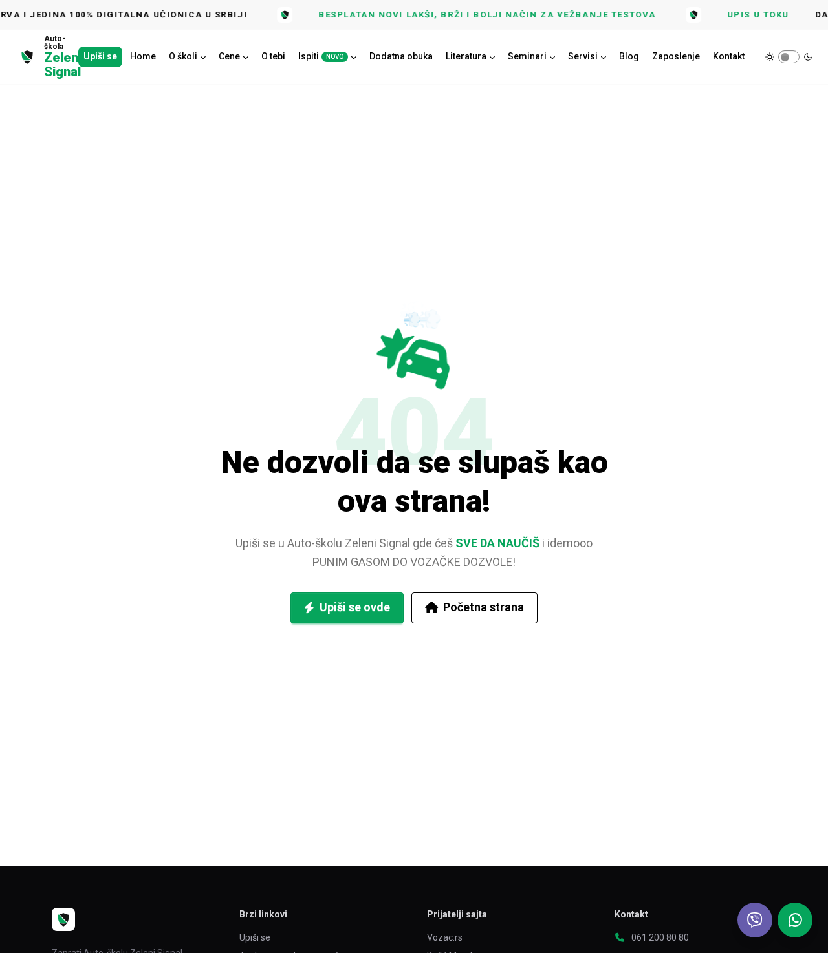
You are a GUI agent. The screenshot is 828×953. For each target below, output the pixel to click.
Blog (629, 56)
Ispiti (320, 56)
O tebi (273, 56)
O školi (183, 56)
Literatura (466, 56)
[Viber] (754, 920)
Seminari (527, 56)
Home (143, 56)
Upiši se (100, 56)
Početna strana (483, 607)
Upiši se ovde (355, 607)
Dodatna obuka (401, 56)
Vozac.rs (445, 937)
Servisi (583, 56)
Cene (229, 56)
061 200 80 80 (660, 937)
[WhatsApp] (795, 920)
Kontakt (729, 56)
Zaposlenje (676, 56)
